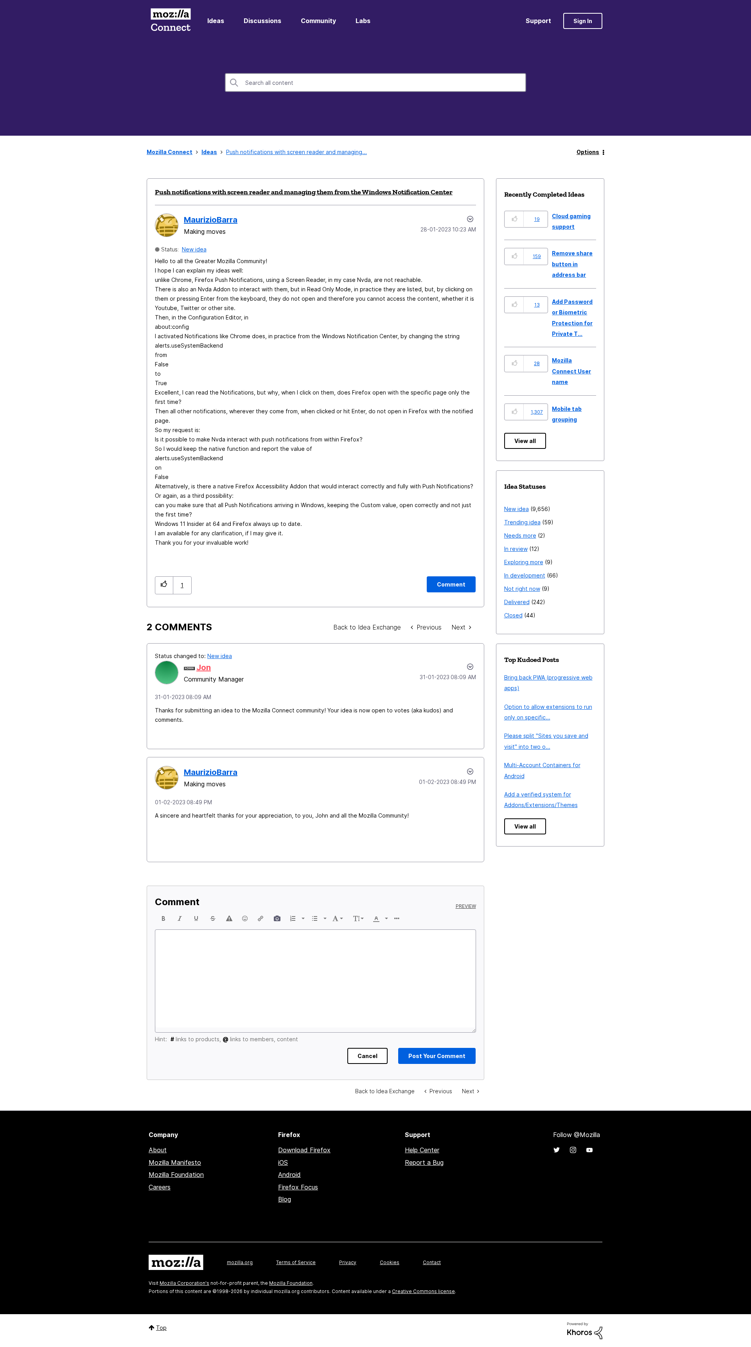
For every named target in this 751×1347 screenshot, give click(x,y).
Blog (284, 1199)
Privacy (347, 1262)
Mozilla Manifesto (175, 1162)
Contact (432, 1262)
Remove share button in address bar (572, 264)
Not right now (522, 588)
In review (516, 548)
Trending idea (522, 522)
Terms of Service (296, 1262)
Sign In (582, 21)
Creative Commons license (423, 1291)
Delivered (517, 602)
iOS (283, 1162)
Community (318, 21)
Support (538, 21)
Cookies (389, 1262)
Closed (513, 615)
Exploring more (523, 562)
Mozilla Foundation (176, 1174)
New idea (194, 249)
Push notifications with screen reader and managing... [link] (296, 152)
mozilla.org (240, 1262)
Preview (466, 906)
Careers (160, 1187)
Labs (363, 21)
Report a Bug (424, 1162)
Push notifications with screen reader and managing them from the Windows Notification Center (304, 192)
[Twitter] (556, 1149)
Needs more (520, 535)
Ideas (215, 21)
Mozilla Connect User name (571, 371)
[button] (164, 585)
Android (289, 1174)
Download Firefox (304, 1150)
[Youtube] (589, 1149)
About (158, 1150)
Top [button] (161, 1327)
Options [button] (588, 152)
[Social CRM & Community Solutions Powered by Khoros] (584, 1330)
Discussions (262, 21)
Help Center (422, 1150)
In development (524, 575)
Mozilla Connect (170, 21)
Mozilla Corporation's (184, 1283)
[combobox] (375, 82)
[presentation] (163, 918)
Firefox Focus (298, 1187)
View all (525, 441)
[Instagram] (573, 1149)
